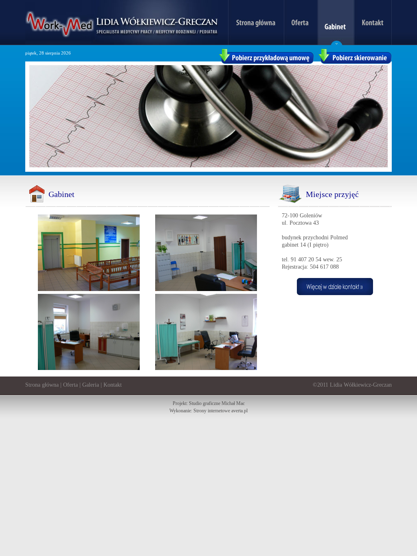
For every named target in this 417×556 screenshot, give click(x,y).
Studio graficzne (204, 403)
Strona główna (42, 385)
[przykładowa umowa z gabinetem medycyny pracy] (266, 62)
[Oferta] (300, 43)
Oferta (70, 385)
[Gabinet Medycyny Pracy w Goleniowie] (335, 293)
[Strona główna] (256, 43)
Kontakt (112, 385)
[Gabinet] (335, 43)
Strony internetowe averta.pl (220, 411)
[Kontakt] (373, 43)
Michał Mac (233, 403)
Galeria (90, 385)
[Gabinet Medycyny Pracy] (121, 43)
